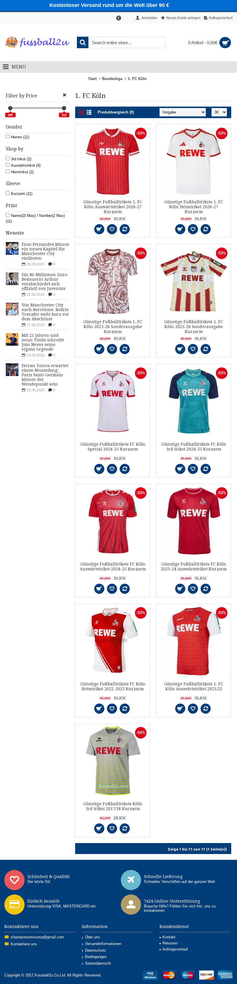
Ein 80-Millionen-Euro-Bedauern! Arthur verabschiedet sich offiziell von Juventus (45, 281)
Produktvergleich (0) (116, 112)
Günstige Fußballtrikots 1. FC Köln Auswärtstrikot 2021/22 (193, 686)
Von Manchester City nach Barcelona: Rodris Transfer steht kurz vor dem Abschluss (45, 312)
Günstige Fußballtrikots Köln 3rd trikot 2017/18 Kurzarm (112, 806)
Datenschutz (95, 950)
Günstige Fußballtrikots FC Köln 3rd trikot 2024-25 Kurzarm (193, 446)
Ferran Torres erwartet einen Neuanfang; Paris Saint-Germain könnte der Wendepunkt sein (45, 374)
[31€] (64, 108)
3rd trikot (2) (21, 159)
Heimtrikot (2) (22, 172)
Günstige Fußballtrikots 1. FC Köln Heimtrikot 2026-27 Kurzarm (193, 207)
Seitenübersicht (98, 963)
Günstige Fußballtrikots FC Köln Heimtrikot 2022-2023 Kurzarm (112, 686)
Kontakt (168, 937)
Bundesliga (112, 79)
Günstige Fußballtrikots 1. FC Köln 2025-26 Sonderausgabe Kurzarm (112, 326)
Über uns (92, 937)
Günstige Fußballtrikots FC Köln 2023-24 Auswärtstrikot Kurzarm (194, 566)
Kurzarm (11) (21, 193)
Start (92, 79)
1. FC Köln (137, 79)
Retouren (169, 943)
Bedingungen (96, 957)
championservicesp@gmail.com (37, 937)
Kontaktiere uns (24, 944)
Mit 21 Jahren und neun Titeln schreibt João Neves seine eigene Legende (43, 342)
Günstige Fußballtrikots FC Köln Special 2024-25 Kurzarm (112, 446)
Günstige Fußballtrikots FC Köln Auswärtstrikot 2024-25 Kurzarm (113, 566)
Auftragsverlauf (175, 949)
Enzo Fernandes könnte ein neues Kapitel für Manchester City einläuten (45, 251)
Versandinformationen (103, 944)
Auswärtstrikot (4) (25, 165)
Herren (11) (20, 137)
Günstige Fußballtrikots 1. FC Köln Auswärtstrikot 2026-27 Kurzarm (112, 207)
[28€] (10, 108)
